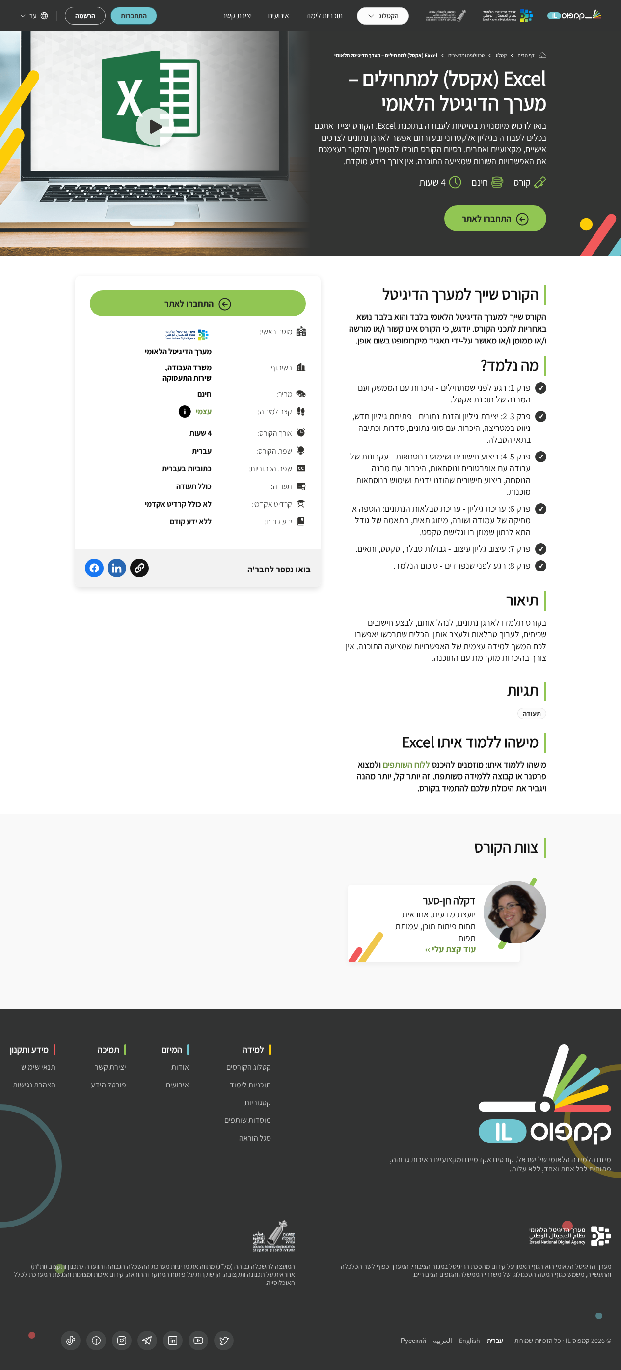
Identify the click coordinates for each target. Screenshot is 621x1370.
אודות (180, 1067)
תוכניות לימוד (324, 15)
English (469, 1341)
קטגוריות (257, 1102)
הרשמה (85, 15)
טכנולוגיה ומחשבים (466, 55)
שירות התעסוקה (187, 378)
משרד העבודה (189, 367)
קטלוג (501, 55)
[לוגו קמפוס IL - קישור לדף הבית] (574, 15)
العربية (442, 1341)
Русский (413, 1341)
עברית (495, 1341)
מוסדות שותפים (247, 1120)
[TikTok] (71, 1340)
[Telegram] (147, 1340)
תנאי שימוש (38, 1067)
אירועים (278, 15)
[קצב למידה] (184, 411)
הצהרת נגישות (34, 1084)
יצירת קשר (237, 15)
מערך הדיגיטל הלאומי (178, 351)
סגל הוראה (255, 1137)
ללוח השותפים (406, 764)
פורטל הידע (108, 1084)
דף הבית (526, 55)
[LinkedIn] (173, 1340)
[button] (155, 128)
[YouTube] (198, 1340)
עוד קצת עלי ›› (450, 949)
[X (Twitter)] (224, 1340)
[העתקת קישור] (139, 569)
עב (33, 15)
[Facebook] (96, 1340)
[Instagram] (122, 1340)
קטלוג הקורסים (248, 1067)
